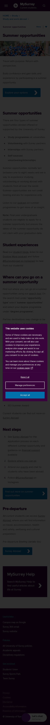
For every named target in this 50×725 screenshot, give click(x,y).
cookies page (23, 368)
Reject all (25, 377)
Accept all (25, 395)
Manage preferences (25, 385)
